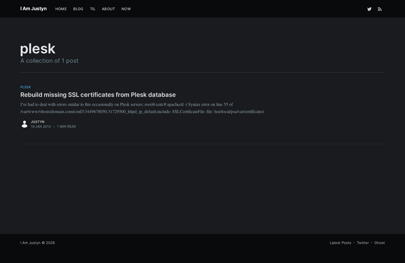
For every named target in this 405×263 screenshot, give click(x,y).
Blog (78, 9)
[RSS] (380, 8)
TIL (93, 9)
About (108, 9)
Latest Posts (340, 242)
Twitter (363, 242)
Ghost (379, 242)
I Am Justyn (33, 8)
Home (61, 9)
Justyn (38, 122)
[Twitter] (369, 8)
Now (126, 9)
